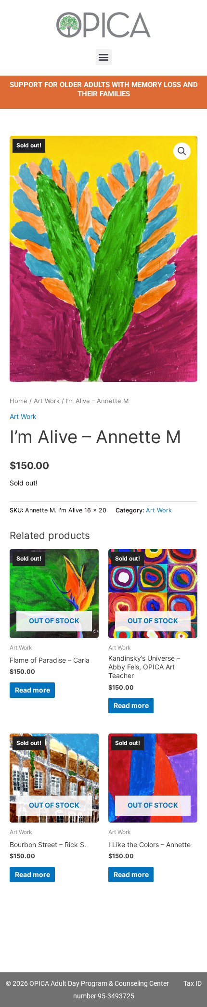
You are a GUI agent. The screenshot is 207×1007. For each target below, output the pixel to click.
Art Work (47, 401)
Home (18, 401)
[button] (104, 57)
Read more (32, 690)
